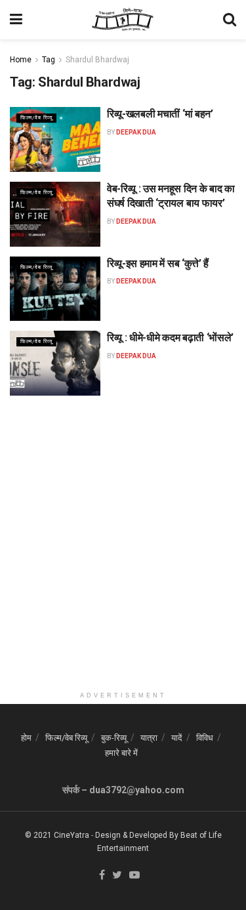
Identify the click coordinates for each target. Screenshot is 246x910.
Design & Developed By (136, 835)
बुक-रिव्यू (114, 738)
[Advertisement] (123, 562)
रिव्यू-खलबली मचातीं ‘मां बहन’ (160, 114)
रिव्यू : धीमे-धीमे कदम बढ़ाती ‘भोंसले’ (170, 337)
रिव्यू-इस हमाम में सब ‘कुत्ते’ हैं (158, 263)
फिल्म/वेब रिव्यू (36, 118)
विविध (204, 738)
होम (26, 738)
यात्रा (148, 738)
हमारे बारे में (121, 753)
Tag (48, 59)
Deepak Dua (136, 132)
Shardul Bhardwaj (97, 59)
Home (20, 59)
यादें (176, 738)
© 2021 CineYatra (57, 835)
